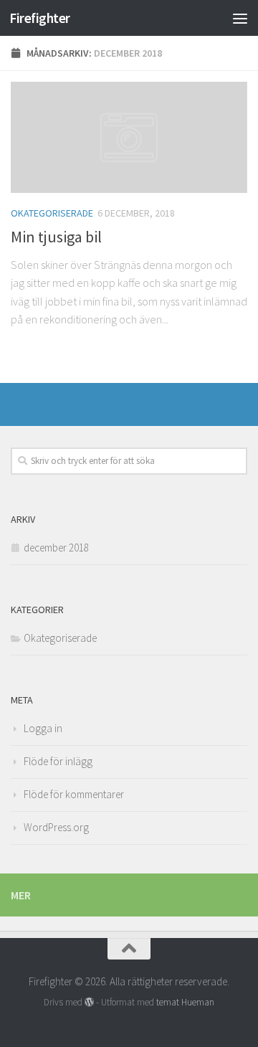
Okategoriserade (52, 213)
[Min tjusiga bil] (129, 137)
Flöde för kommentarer (74, 794)
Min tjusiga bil (56, 237)
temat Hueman (185, 1002)
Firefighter (39, 18)
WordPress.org (56, 827)
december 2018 (56, 547)
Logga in (43, 728)
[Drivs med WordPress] (89, 1002)
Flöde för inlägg (58, 761)
